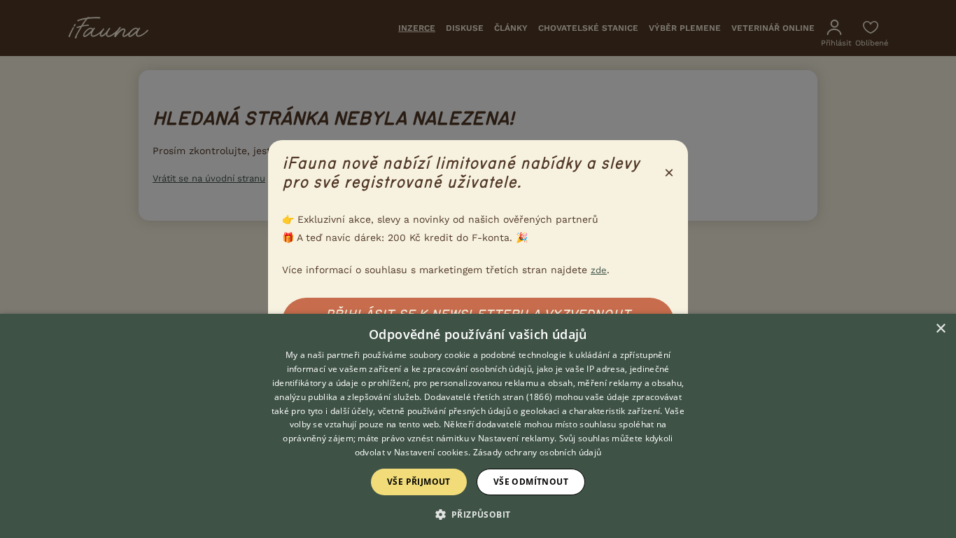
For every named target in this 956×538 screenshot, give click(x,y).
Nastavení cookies (431, 452)
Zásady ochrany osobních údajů (537, 452)
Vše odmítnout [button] (530, 482)
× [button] (940, 329)
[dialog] (478, 426)
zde (599, 270)
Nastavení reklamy (516, 438)
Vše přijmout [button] (419, 482)
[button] (478, 513)
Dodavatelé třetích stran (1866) (488, 397)
